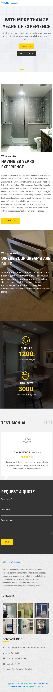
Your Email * (6, 509)
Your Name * (6, 499)
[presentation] (45, 422)
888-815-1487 (13, 664)
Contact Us (10, 221)
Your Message (7, 520)
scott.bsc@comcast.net (16, 658)
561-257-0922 (12, 653)
